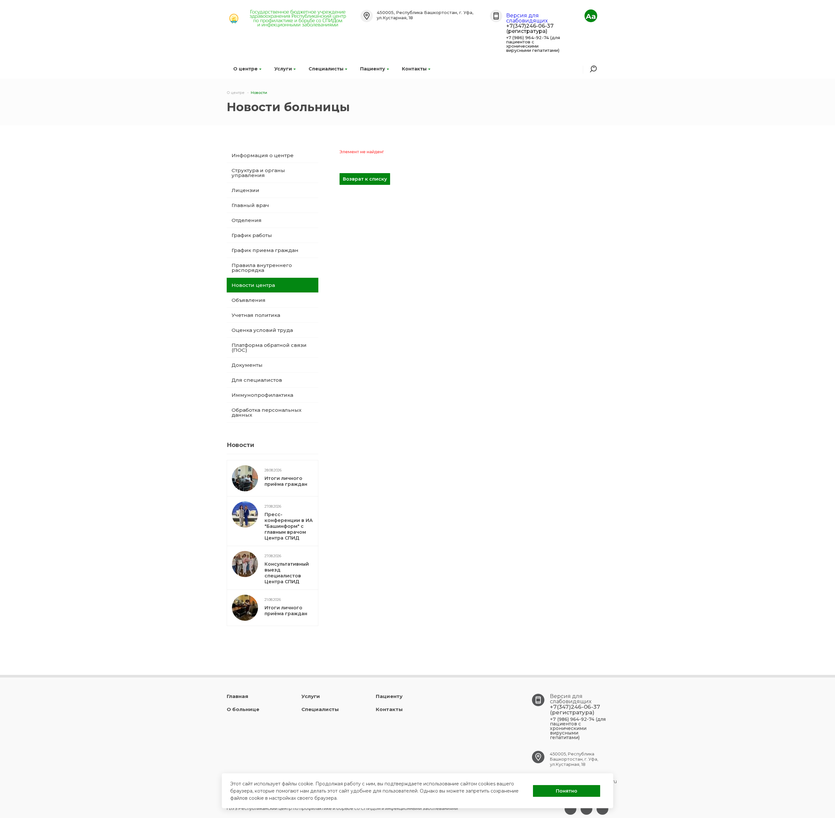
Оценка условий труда (262, 330)
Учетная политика (256, 315)
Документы (247, 365)
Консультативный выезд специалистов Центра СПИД (287, 573)
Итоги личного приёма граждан (286, 481)
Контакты (414, 69)
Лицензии (245, 190)
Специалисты (326, 69)
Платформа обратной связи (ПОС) (269, 347)
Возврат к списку (365, 179)
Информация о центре (263, 155)
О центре (245, 69)
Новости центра (253, 285)
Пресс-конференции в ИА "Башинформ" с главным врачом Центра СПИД (289, 526)
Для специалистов (257, 380)
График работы (252, 235)
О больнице (243, 709)
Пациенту (372, 69)
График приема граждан (265, 250)
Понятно (566, 791)
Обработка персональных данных (266, 412)
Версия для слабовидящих (527, 18)
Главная (237, 696)
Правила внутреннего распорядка (262, 267)
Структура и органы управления (258, 172)
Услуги (283, 69)
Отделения (247, 220)
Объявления (249, 300)
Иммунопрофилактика (262, 395)
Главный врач (250, 205)
